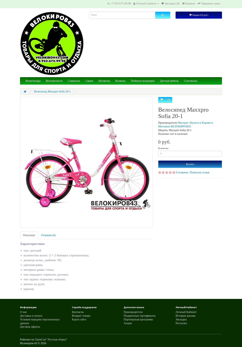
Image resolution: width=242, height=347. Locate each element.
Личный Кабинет (186, 311)
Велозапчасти (54, 80)
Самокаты (74, 80)
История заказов (185, 315)
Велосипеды (33, 80)
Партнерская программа (138, 319)
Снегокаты (190, 80)
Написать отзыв (199, 172)
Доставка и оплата (31, 315)
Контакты (78, 311)
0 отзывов (182, 172)
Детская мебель (169, 80)
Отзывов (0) (48, 235)
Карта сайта (79, 319)
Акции (128, 323)
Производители (133, 311)
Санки (89, 80)
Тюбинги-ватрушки (143, 80)
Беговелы (104, 80)
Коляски (120, 80)
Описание (29, 235)
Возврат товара (81, 315)
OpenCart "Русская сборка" (51, 339)
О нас (23, 311)
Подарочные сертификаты (140, 315)
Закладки (181, 319)
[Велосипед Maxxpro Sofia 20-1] (86, 162)
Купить (190, 164)
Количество (163, 148)
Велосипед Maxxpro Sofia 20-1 (52, 91)
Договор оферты (30, 326)
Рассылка (181, 323)
